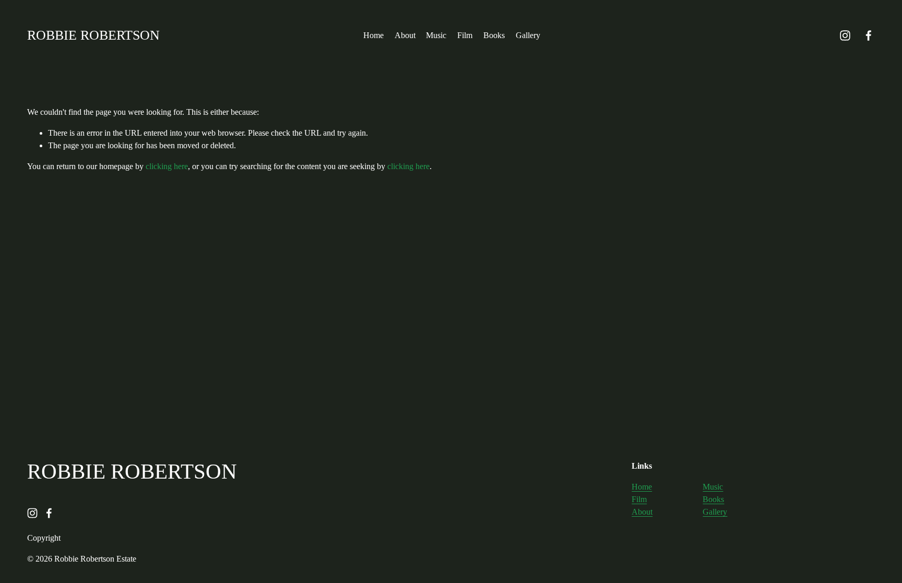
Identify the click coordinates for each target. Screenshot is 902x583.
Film (464, 35)
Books (494, 35)
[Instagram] (845, 35)
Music (436, 35)
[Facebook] (868, 35)
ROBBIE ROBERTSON (93, 35)
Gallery (528, 35)
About (405, 35)
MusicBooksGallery (715, 499)
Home (373, 35)
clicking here (167, 166)
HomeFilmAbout (642, 499)
